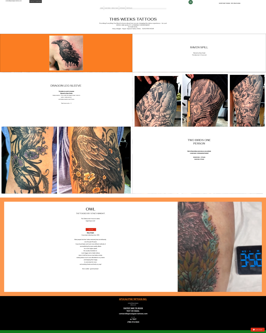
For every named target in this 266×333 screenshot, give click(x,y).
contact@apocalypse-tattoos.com (14, 0)
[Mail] (190, 2)
